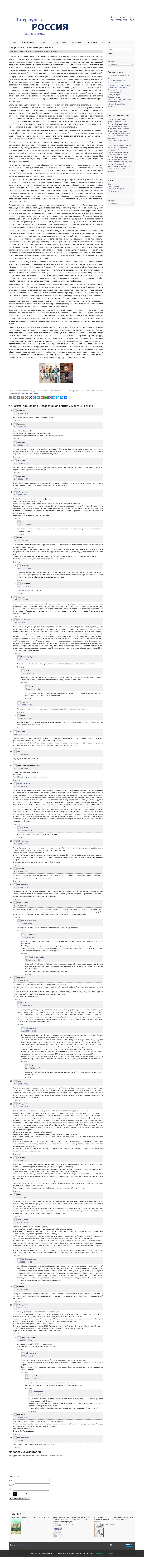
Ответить (16, 421)
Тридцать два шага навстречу (119, 99)
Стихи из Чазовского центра (119, 85)
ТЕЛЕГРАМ (121, 20)
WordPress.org (113, 191)
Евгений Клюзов (23, 620)
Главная (14, 42)
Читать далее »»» (26, 1520)
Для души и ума (114, 95)
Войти (110, 184)
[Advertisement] (15, 7)
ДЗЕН (132, 20)
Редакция (42, 42)
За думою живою (114, 97)
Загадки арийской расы (117, 122)
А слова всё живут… (116, 102)
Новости (54, 42)
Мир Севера (76, 42)
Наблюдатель (22, 492)
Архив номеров (28, 42)
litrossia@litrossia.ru (22, 1545)
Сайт (11, 1489)
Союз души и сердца (116, 145)
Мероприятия (107, 42)
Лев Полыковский (24, 884)
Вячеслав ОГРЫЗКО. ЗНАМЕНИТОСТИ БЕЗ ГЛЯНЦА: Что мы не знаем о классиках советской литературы (71, 1519)
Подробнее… (110, 1553)
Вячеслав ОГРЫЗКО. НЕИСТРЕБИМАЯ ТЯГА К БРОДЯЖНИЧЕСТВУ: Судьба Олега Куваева (113, 1519)
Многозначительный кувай (118, 126)
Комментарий (15, 1476)
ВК (112, 20)
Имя (11, 1481)
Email (11, 1485)
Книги (64, 42)
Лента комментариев (116, 189)
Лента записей (91, 42)
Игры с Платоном (114, 92)
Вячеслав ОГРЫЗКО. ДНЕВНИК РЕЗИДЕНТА (30, 1517)
